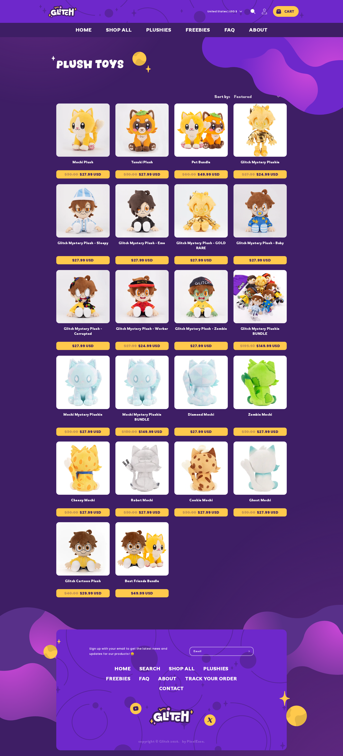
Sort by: (222, 96)
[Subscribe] (249, 651)
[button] (253, 11)
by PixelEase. (193, 741)
